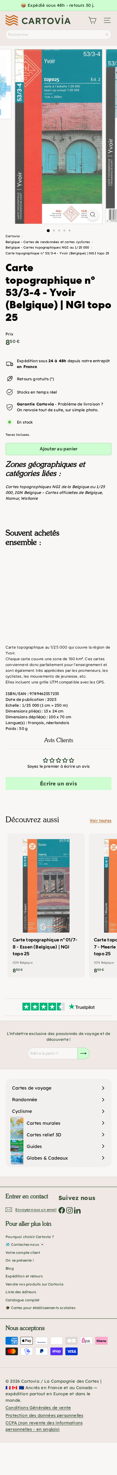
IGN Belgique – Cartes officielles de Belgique (58, 492)
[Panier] (92, 20)
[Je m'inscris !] (83, 1053)
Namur (12, 498)
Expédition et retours (24, 1276)
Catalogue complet (22, 1300)
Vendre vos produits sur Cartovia (34, 1284)
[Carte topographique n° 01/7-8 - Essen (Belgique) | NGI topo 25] (46, 905)
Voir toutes (100, 820)
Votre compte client (23, 1252)
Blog (10, 1268)
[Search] (106, 34)
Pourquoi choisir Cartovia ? (30, 1236)
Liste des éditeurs (21, 1292)
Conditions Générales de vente (38, 1407)
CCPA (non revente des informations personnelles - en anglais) (44, 1426)
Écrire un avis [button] (58, 783)
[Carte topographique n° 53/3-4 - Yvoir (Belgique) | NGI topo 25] (58, 584)
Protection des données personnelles (44, 1415)
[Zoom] (93, 214)
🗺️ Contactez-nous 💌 (25, 1244)
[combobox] (58, 34)
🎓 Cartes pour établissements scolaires (40, 1308)
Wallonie (29, 498)
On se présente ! (20, 1260)
